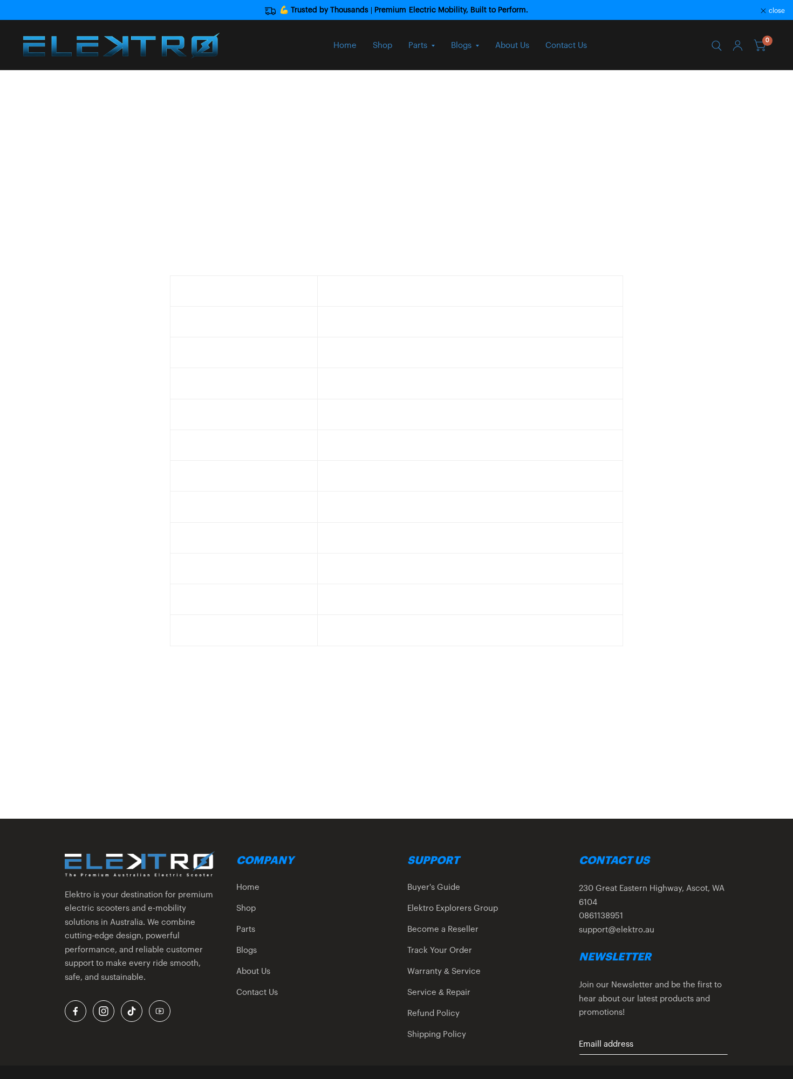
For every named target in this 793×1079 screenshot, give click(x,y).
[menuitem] (345, 45)
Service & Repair (438, 992)
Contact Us (566, 46)
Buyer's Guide (433, 887)
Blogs (461, 46)
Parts (417, 46)
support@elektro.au (616, 930)
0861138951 (601, 916)
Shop (382, 46)
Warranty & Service (444, 971)
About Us (512, 46)
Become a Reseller (442, 929)
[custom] (75, 1011)
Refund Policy (433, 1013)
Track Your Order (439, 950)
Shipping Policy (436, 1034)
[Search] (716, 46)
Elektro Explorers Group (452, 908)
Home (345, 46)
